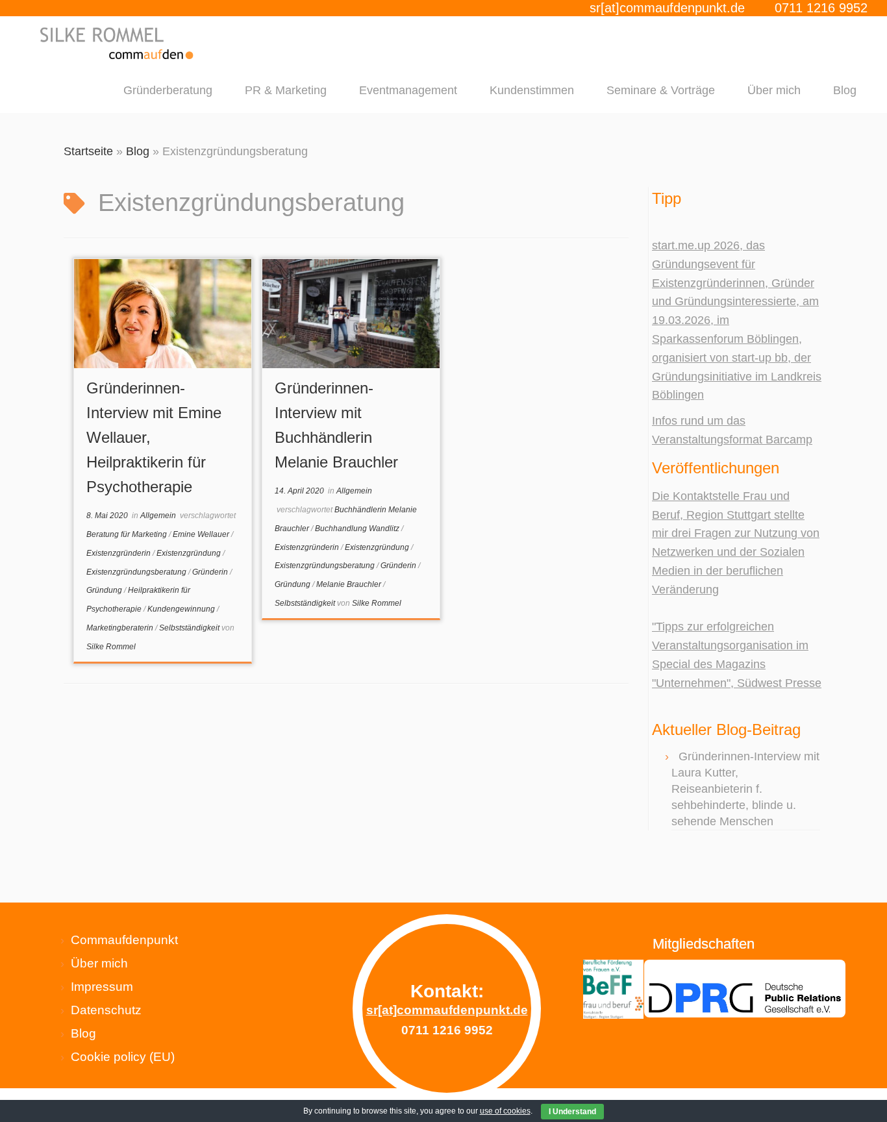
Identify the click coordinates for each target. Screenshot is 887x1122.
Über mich (774, 90)
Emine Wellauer (202, 534)
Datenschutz (106, 1010)
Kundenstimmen (532, 90)
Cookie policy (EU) (123, 1057)
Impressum (102, 986)
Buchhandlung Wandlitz (358, 528)
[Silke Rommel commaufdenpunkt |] (117, 43)
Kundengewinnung (182, 609)
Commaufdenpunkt (124, 940)
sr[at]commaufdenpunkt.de (667, 8)
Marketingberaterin (120, 627)
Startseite (88, 151)
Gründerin (211, 572)
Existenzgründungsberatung (137, 572)
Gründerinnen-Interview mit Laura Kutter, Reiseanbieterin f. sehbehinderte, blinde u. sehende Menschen (745, 789)
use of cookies (505, 1111)
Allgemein (159, 515)
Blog (844, 90)
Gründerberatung (167, 90)
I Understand (572, 1111)
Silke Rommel (111, 646)
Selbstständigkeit (190, 627)
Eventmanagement (408, 90)
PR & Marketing (286, 90)
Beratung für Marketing (127, 534)
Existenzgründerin (119, 553)
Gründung (105, 590)
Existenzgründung (189, 553)
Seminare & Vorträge (660, 90)
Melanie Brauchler (349, 584)
